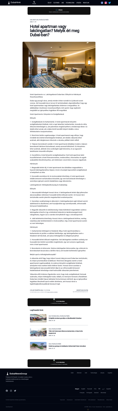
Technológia (70, 3)
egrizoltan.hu (109, 406)
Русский (89, 389)
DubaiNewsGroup (18, 373)
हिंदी (99, 389)
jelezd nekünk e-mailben (52, 292)
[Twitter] (15, 391)
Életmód (56, 3)
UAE (63, 3)
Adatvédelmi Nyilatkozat (80, 399)
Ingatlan (86, 3)
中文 (95, 389)
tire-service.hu (99, 406)
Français (82, 392)
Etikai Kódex (109, 399)
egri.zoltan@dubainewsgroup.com (80, 291)
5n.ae (93, 406)
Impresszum (70, 399)
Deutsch (96, 392)
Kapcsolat (62, 399)
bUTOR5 (86, 406)
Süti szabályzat (91, 399)
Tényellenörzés (101, 399)
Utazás (78, 3)
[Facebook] (7, 391)
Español (108, 389)
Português (89, 392)
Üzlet (49, 3)
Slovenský (103, 392)
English (83, 389)
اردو (103, 389)
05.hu (90, 406)
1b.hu (104, 406)
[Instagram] (11, 391)
